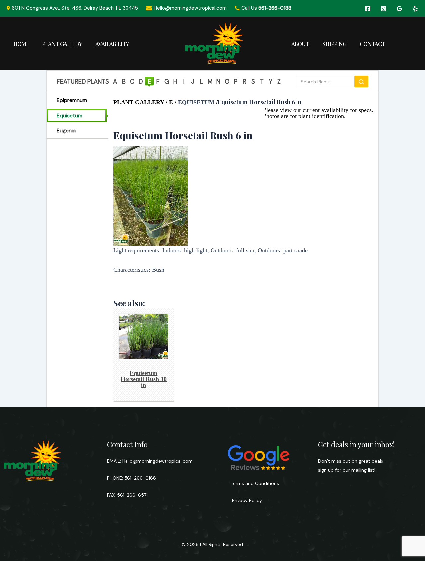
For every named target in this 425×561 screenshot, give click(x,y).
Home (21, 43)
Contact (372, 43)
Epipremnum (72, 100)
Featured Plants (83, 82)
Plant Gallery (62, 43)
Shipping (334, 43)
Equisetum (69, 115)
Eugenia (66, 130)
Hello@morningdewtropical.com (157, 461)
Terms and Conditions (255, 483)
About (300, 43)
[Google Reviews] (399, 9)
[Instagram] (383, 9)
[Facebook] (368, 9)
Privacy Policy (246, 500)
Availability (112, 43)
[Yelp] (415, 9)
